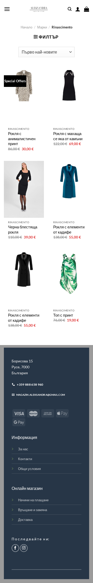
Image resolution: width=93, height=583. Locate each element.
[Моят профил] (77, 9)
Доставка (25, 520)
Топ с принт (63, 315)
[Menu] (7, 9)
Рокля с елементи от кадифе (68, 229)
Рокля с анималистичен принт (21, 138)
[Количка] (86, 9)
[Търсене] (70, 9)
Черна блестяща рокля (22, 229)
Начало (26, 27)
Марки (42, 27)
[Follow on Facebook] (15, 548)
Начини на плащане (33, 500)
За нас (23, 449)
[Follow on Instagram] (24, 548)
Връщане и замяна (32, 510)
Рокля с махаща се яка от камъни (67, 136)
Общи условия (29, 469)
